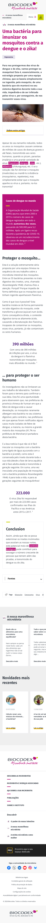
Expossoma (29, 594)
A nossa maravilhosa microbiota (21, 24)
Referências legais (22, 877)
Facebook (9, 868)
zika (32, 163)
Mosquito (18, 594)
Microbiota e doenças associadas (22, 783)
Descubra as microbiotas (19, 776)
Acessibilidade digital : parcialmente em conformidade (22, 895)
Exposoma (8, 57)
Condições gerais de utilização (21, 881)
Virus (38, 594)
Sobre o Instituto (15, 805)
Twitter (14, 868)
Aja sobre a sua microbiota (19, 790)
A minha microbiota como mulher (22, 836)
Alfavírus (7, 166)
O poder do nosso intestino (22, 821)
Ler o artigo (10, 728)
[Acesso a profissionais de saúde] (41, 17)
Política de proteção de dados (21, 884)
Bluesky (35, 868)
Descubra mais (12, 661)
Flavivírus (13, 163)
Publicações (13, 798)
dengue (24, 163)
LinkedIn (19, 868)
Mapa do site (21, 888)
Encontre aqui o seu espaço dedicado (24, 850)
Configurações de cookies (22, 892)
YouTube (25, 868)
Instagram (30, 868)
